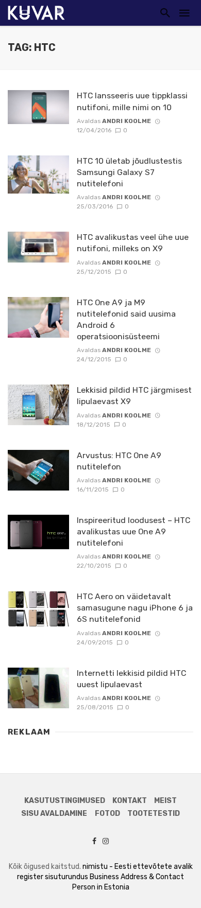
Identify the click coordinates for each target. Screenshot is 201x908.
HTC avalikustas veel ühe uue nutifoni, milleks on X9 (133, 242)
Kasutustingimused (64, 800)
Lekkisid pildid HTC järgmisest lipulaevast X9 (134, 395)
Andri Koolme (126, 121)
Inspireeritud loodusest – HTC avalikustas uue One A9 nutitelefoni (133, 531)
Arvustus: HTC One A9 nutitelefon (119, 461)
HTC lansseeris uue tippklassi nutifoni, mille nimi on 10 (132, 101)
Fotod (107, 813)
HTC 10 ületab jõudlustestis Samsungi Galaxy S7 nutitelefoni (129, 172)
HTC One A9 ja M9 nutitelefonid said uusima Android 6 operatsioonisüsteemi (126, 319)
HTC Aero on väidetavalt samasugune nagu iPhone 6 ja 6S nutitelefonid (135, 607)
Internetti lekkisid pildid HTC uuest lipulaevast (131, 678)
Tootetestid (153, 813)
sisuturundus (66, 876)
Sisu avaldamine (54, 813)
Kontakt (129, 800)
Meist (165, 800)
